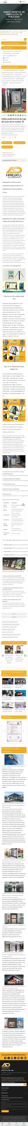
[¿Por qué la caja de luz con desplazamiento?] (7, 693)
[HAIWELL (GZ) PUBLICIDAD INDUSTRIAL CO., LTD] (5, 1066)
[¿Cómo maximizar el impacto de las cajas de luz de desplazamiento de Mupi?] (7, 681)
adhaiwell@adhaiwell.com (11, 55)
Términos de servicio (22, 1120)
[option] (14, 731)
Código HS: (5, 156)
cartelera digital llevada (8, 76)
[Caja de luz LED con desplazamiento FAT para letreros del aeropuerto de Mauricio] (20, 693)
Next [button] (23, 731)
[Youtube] (18, 1058)
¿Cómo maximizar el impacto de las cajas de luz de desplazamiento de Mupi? (7, 686)
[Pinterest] (25, 1058)
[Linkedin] (12, 1058)
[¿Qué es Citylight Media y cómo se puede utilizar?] (20, 705)
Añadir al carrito (19, 142)
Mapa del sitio (5, 1120)
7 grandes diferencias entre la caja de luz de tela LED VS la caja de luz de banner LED (7, 710)
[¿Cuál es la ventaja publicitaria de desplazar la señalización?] (20, 681)
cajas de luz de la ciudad (7, 632)
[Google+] (8, 1058)
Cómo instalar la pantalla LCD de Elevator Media (12, 1029)
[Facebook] (5, 1058)
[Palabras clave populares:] (25, 39)
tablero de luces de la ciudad (8, 629)
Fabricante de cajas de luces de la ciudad (11, 634)
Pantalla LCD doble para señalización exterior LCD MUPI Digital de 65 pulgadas (9, 659)
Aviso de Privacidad (13, 1120)
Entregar (5, 1111)
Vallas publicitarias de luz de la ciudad (10, 624)
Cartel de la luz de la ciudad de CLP (9, 622)
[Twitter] (15, 1058)
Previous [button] (4, 731)
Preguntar (7, 142)
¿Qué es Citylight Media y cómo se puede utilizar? (20, 710)
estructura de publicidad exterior (10, 70)
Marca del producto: (7, 154)
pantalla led (18, 76)
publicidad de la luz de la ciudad (9, 627)
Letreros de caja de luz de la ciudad (9, 637)
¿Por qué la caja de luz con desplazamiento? (7, 698)
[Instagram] (22, 1058)
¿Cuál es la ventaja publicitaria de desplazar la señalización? (19, 686)
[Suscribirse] (24, 1085)
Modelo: (4, 152)
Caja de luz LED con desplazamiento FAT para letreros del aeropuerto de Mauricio (20, 698)
